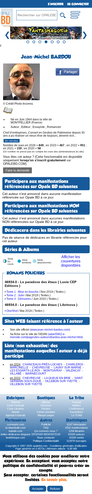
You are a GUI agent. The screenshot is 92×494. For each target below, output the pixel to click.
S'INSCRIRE (55, 4)
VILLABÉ (15, 373)
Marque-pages (46, 415)
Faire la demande (17, 170)
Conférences (76, 408)
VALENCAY (73, 370)
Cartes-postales (46, 412)
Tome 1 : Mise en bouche (22, 291)
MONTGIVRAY (52, 370)
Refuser (55, 488)
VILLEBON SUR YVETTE (61, 381)
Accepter (37, 488)
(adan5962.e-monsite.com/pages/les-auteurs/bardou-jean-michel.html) (46, 335)
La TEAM (76, 415)
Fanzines (46, 405)
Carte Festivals (15, 405)
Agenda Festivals (15, 415)
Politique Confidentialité (46, 440)
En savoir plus (53, 479)
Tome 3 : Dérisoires (18, 298)
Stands (16, 412)
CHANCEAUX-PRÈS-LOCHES (42, 364)
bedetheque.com (15, 437)
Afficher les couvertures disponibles (70, 261)
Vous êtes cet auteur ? (42, 160)
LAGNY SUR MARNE (67, 367)
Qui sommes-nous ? (46, 431)
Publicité (46, 424)
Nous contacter (46, 437)
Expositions (76, 412)
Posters (46, 408)
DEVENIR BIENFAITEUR (46, 434)
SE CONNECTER (78, 4)
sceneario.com (15, 424)
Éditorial (15, 402)
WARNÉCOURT (35, 373)
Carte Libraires (15, 408)
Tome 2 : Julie (15, 295)
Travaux (76, 402)
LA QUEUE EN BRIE (57, 377)
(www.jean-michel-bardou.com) (50, 329)
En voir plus (11, 140)
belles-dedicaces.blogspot (15, 434)
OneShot (12, 310)
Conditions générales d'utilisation (68, 445)
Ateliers (76, 405)
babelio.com (15, 431)
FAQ (46, 427)
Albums (46, 402)
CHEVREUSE (41, 367)
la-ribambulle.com (15, 427)
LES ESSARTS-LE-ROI (25, 370)
